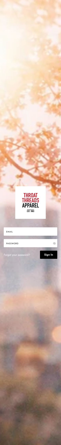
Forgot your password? (17, 255)
